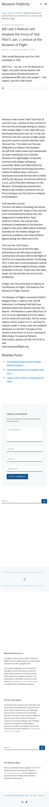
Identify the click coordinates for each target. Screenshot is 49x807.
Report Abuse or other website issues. (24, 681)
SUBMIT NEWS (36, 768)
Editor (6, 50)
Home (4, 13)
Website (13, 469)
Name (11, 449)
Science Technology (15, 13)
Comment (14, 430)
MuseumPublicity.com (20, 795)
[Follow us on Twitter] (26, 802)
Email (11, 459)
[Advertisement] (24, 533)
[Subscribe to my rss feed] (22, 802)
